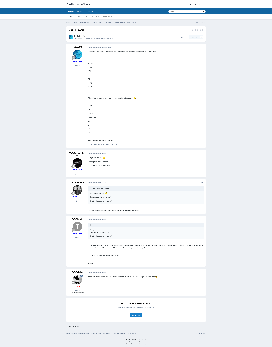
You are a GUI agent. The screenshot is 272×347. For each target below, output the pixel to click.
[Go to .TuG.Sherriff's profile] (77, 226)
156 (78, 237)
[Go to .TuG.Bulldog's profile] (77, 279)
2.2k (78, 65)
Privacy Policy (131, 339)
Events (78, 17)
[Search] (203, 11)
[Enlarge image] (135, 98)
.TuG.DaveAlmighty (77, 154)
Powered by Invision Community (136, 344)
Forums (69, 17)
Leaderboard (107, 17)
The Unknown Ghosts (78, 4)
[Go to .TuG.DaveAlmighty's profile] (77, 163)
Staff (85, 17)
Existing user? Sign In (197, 4)
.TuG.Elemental (77, 182)
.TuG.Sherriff (77, 219)
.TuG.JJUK (81, 36)
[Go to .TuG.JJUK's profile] (71, 37)
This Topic (194, 11)
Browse (71, 11)
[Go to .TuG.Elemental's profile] (77, 190)
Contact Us (142, 339)
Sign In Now (136, 315)
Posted (97, 47)
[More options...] (202, 47)
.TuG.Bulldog (77, 272)
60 (78, 201)
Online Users (95, 17)
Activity (79, 11)
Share (184, 37)
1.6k (78, 174)
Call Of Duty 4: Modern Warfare (102, 38)
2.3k (78, 290)
